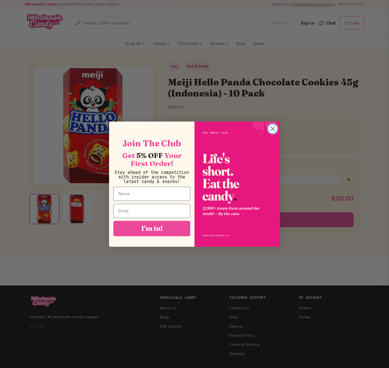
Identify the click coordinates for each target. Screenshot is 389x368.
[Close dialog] (273, 129)
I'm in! (152, 228)
